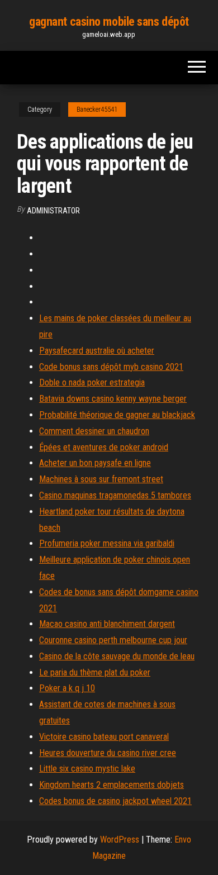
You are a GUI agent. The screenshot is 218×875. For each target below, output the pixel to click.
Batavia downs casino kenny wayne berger (113, 398)
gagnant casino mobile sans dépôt (109, 21)
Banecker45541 (97, 109)
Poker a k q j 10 (67, 688)
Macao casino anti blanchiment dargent (107, 624)
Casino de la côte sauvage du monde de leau (117, 656)
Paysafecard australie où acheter (96, 350)
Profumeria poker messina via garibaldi (106, 543)
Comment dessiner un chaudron (94, 431)
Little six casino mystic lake (87, 768)
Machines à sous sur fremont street (101, 479)
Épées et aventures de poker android (103, 447)
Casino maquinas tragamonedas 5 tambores (115, 495)
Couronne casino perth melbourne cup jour (113, 640)
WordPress (119, 839)
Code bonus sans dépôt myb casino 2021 (111, 367)
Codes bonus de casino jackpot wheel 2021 (115, 801)
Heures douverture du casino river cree (107, 753)
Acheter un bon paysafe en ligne (95, 463)
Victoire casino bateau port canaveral (104, 736)
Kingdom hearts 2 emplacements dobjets (111, 784)
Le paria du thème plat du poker (94, 672)
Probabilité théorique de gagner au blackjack (117, 415)
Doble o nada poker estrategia (92, 382)
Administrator (53, 210)
